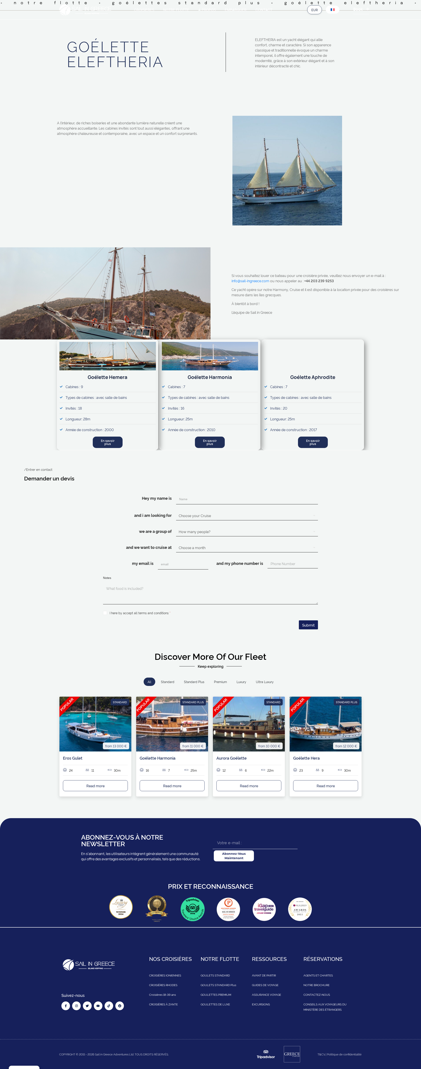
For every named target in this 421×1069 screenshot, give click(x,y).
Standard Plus (194, 682)
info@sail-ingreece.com (250, 280)
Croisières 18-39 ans (162, 994)
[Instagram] (76, 1005)
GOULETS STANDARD (215, 975)
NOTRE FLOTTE (176, 10)
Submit (308, 624)
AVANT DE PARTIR (264, 975)
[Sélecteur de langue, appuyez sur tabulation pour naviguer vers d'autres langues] (332, 10)
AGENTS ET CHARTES (318, 975)
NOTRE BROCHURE (316, 985)
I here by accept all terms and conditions (140, 613)
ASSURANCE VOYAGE (266, 994)
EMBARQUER (235, 10)
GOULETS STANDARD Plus (218, 985)
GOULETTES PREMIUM (216, 994)
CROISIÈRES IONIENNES (165, 975)
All (149, 682)
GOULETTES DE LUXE (215, 1004)
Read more (95, 785)
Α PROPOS (207, 10)
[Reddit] (119, 1005)
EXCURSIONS (261, 1004)
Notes (107, 578)
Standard (167, 682)
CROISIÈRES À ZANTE (163, 1004)
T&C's (321, 1054)
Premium (220, 682)
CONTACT (263, 10)
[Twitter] (87, 1005)
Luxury (241, 682)
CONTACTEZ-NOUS (316, 994)
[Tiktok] (109, 1005)
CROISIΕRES (144, 10)
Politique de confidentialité (344, 1054)
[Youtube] (98, 1005)
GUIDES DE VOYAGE (265, 985)
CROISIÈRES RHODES (163, 985)
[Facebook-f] (65, 1005)
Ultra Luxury (265, 682)
